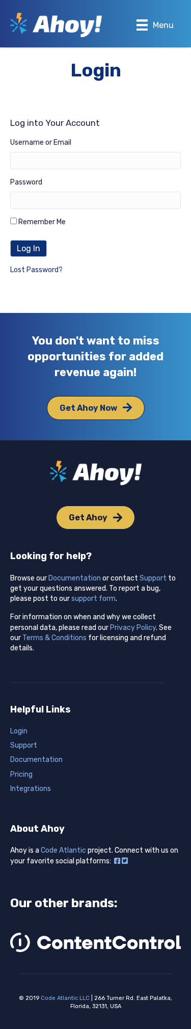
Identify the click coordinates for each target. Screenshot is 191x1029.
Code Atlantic (63, 850)
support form (93, 598)
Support (153, 578)
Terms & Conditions (54, 638)
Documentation (74, 578)
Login (19, 731)
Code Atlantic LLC (65, 998)
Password (26, 182)
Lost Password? (36, 270)
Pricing (21, 774)
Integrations (30, 788)
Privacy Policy (133, 627)
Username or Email (40, 142)
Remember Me (41, 222)
